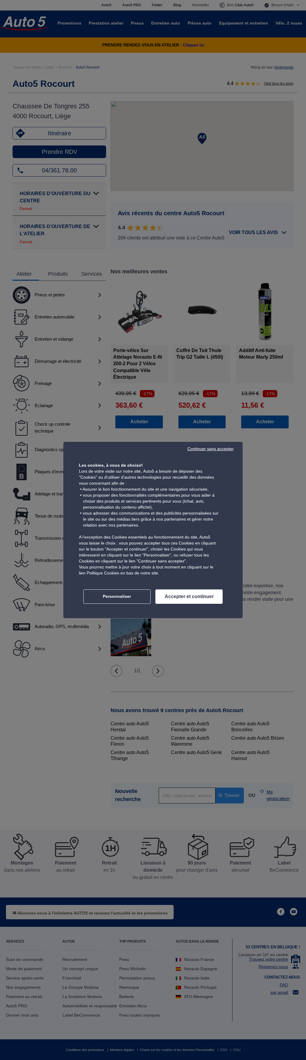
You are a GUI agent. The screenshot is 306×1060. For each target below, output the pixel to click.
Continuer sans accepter (210, 448)
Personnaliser (117, 596)
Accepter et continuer (189, 596)
